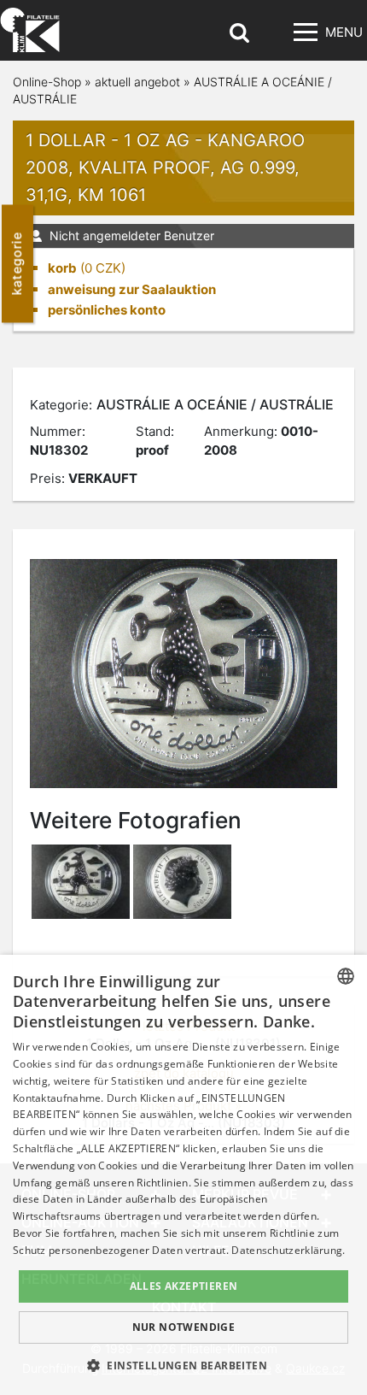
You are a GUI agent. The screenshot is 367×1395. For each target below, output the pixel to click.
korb (62, 268)
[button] (183, 1365)
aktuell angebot (137, 81)
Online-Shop (47, 81)
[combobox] (345, 976)
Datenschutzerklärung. (288, 1250)
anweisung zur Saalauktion (132, 289)
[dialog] (183, 1175)
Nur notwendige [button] (184, 1327)
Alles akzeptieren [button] (184, 1286)
